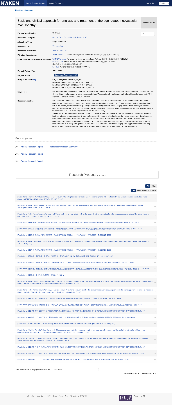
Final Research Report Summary (63, 147)
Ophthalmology (58, 46)
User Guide (41, 396)
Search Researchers (56, 3)
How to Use (150, 3)
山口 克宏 (55, 67)
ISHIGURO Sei (57, 62)
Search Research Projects (35, 3)
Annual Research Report (32, 147)
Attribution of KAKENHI (78, 396)
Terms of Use (63, 396)
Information (31, 396)
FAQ (49, 396)
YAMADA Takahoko (59, 59)
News (55, 396)
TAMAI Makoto (57, 55)
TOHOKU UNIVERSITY (60, 50)
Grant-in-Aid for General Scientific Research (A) (69, 37)
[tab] (87, 175)
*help (34, 80)
